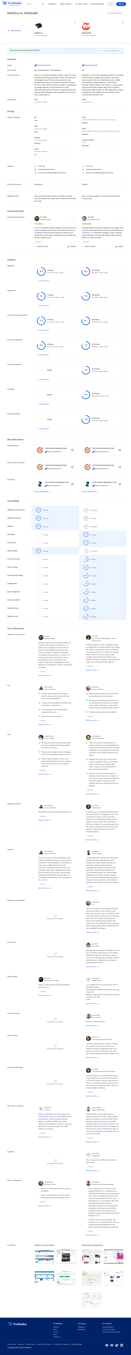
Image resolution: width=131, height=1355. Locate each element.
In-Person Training (13, 559)
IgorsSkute (95, 944)
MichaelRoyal (95, 902)
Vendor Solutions (107, 1327)
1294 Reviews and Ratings (89, 35)
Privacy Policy (30, 1344)
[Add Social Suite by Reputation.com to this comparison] (72, 484)
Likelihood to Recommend (16, 510)
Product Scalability (13, 600)
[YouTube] (106, 1345)
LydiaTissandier (48, 687)
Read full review (43, 675)
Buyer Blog (81, 1329)
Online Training (12, 567)
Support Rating (12, 551)
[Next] (74, 218)
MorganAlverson (49, 736)
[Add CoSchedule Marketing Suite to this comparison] (72, 450)
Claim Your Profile (108, 1329)
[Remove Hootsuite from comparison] (123, 23)
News (55, 1334)
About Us (56, 1327)
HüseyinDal (47, 978)
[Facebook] (111, 1345)
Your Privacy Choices (44, 1344)
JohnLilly (91, 217)
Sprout (91, 233)
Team (55, 1329)
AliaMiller (43, 217)
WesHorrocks (95, 1037)
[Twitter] (116, 1345)
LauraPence (95, 805)
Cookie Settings (77, 1344)
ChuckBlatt (95, 1069)
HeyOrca (38, 33)
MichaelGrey (95, 687)
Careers (55, 1332)
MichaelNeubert (48, 1182)
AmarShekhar (95, 851)
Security (21, 1344)
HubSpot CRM (97, 1126)
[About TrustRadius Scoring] (35, 65)
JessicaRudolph (96, 1015)
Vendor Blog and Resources (111, 1332)
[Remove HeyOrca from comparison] (75, 23)
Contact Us (56, 1337)
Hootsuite (86, 33)
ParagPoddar (95, 1153)
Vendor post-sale (12, 608)
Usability (10, 526)
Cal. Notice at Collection (61, 1344)
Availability (11, 534)
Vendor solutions (65, 4)
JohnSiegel (95, 636)
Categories (52, 4)
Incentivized (38, 242)
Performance (11, 543)
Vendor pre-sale (12, 616)
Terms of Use (11, 1344)
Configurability (12, 583)
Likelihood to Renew (14, 518)
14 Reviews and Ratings (40, 35)
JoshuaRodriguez (96, 1107)
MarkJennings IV (96, 736)
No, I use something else (111, 51)
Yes (98, 51)
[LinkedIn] (121, 1345)
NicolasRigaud (96, 1182)
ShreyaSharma (96, 978)
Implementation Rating (15, 575)
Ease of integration (13, 592)
